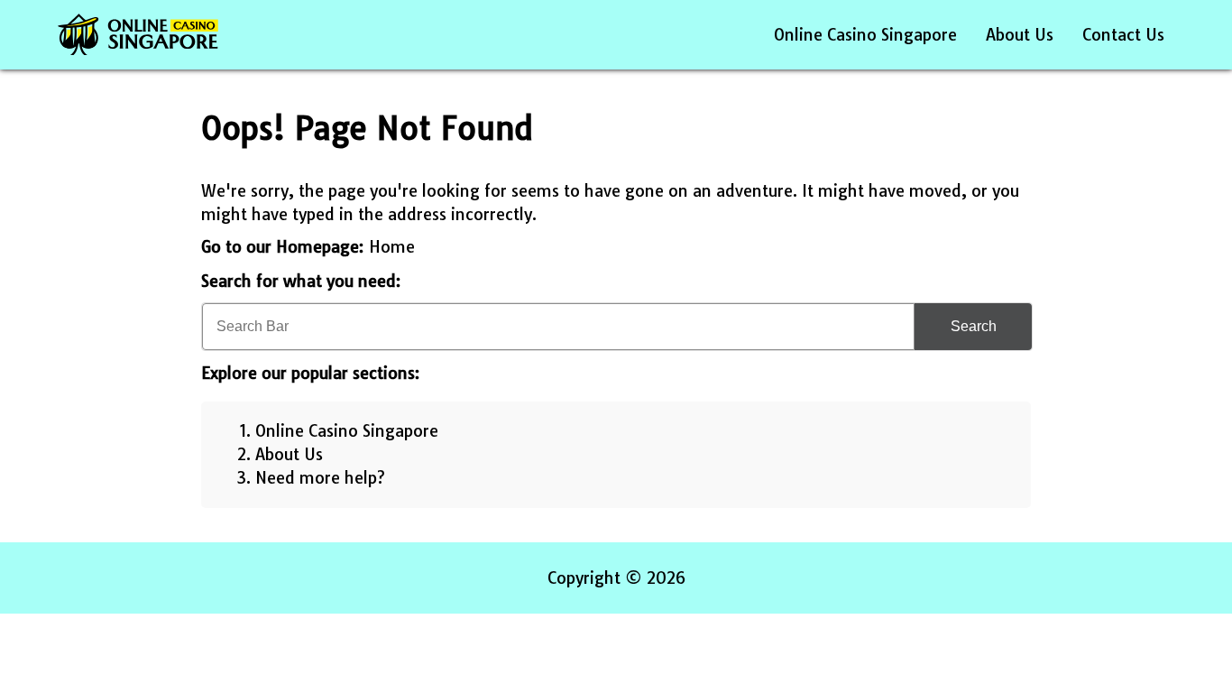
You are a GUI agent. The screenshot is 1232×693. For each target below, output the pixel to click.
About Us (1019, 34)
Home (392, 246)
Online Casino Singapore (865, 34)
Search (974, 326)
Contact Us (1123, 34)
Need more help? (320, 477)
